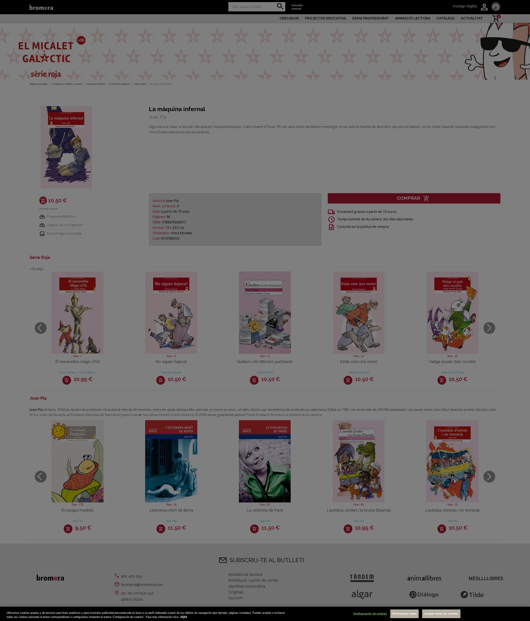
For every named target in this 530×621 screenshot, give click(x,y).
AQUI (183, 616)
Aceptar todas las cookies (441, 613)
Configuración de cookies (370, 613)
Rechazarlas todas (404, 613)
